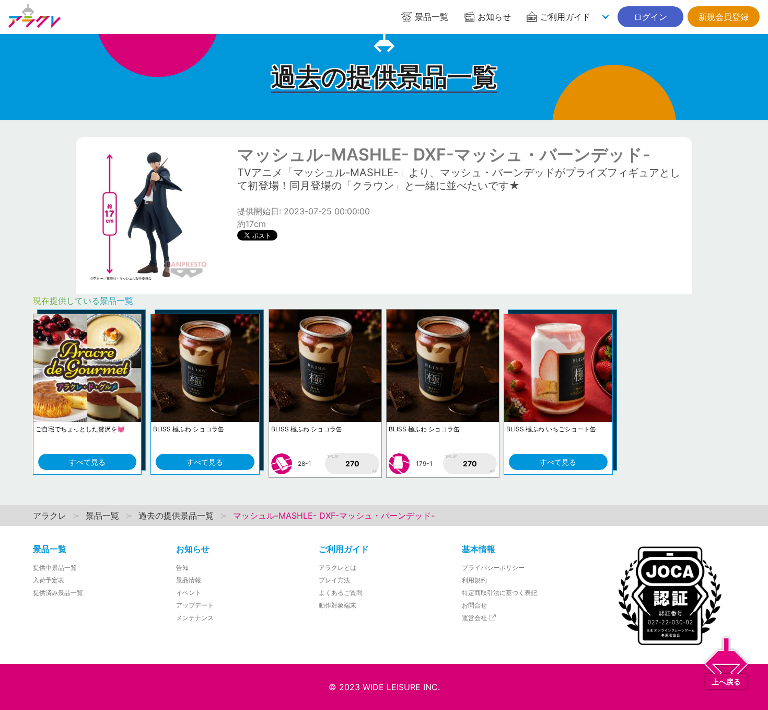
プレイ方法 (334, 580)
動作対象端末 (337, 605)
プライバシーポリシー (493, 567)
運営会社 (475, 618)
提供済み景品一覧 (58, 593)
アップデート (195, 605)
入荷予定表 (48, 580)
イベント (188, 593)
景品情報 (188, 580)
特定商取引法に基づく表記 (499, 593)
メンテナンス (195, 618)
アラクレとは (337, 567)
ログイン (650, 17)
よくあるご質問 (341, 593)
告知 (182, 567)
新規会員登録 (724, 17)
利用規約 (474, 580)
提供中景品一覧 (55, 567)
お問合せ (474, 605)
